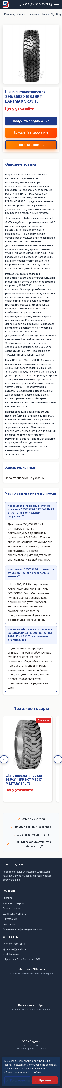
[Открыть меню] (56, 4)
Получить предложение (31, 121)
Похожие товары (31, 145)
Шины (44, 14)
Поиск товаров (12, 908)
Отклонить (17, 1080)
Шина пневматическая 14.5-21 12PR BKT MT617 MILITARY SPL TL (24, 779)
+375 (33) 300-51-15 (35, 4)
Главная (9, 14)
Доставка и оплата (14, 913)
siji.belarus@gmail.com (15, 949)
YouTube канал (11, 954)
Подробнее (35, 1072)
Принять (45, 1080)
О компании (10, 919)
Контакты (9, 924)
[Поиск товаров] (51, 4)
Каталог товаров (27, 14)
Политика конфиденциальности (22, 929)
